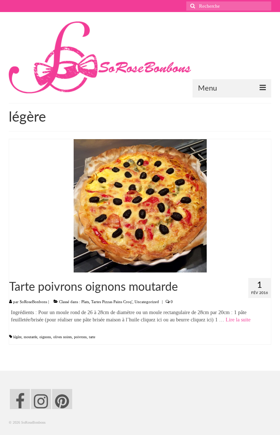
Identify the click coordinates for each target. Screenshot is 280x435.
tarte (92, 337)
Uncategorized (147, 301)
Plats (85, 301)
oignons (45, 337)
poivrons (80, 337)
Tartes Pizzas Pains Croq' (111, 301)
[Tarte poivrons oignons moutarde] (140, 205)
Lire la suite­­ (238, 320)
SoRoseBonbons (33, 301)
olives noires (62, 337)
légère (17, 337)
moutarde (30, 337)
